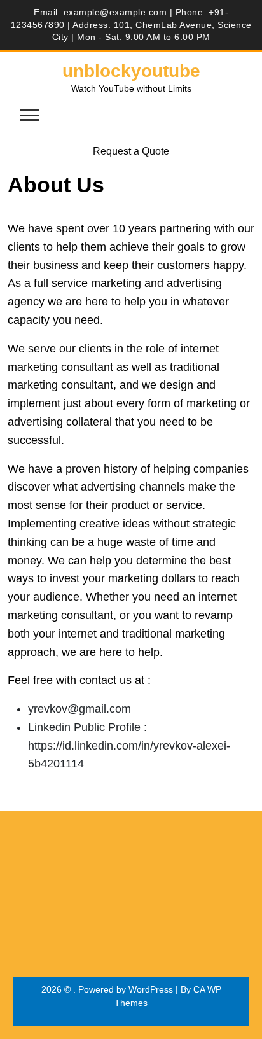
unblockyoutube (131, 71)
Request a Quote (131, 151)
